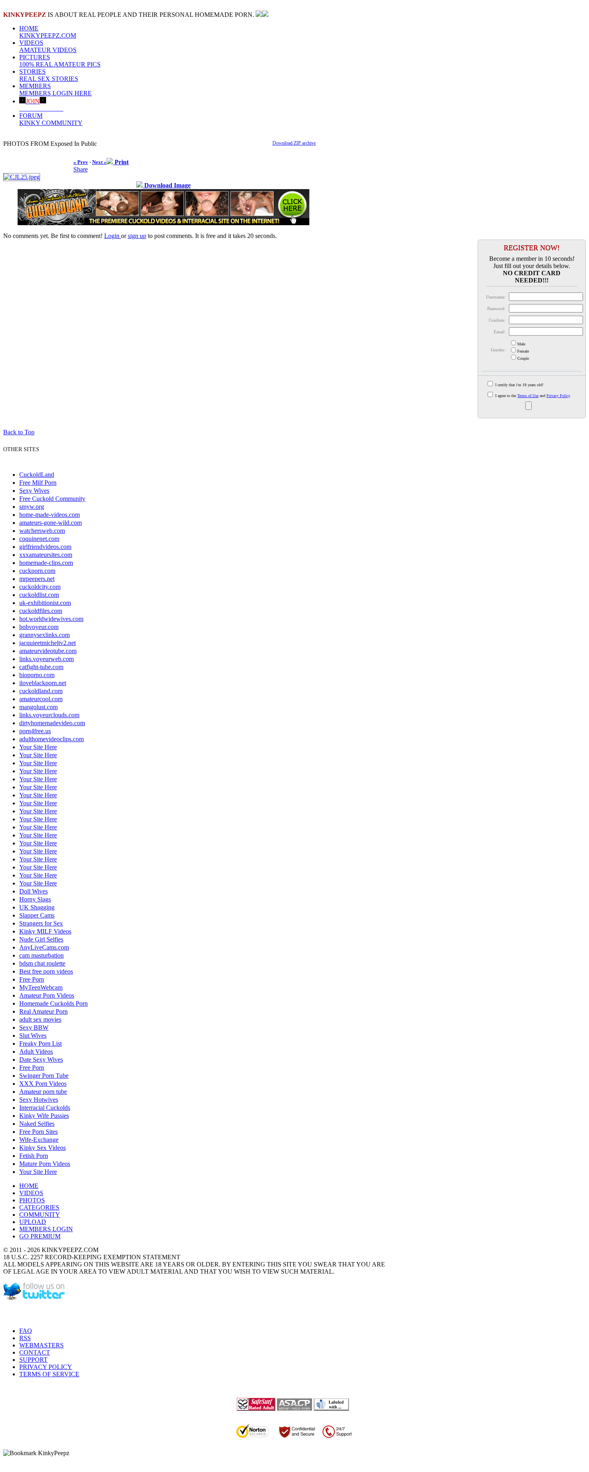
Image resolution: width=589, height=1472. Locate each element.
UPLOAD (32, 1221)
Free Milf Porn (37, 482)
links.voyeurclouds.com (49, 715)
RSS (25, 1338)
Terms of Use (528, 395)
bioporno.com (36, 674)
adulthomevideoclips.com (51, 739)
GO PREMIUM (40, 1236)
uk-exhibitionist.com (45, 602)
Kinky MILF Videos (45, 931)
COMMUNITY (39, 1214)
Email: (500, 331)
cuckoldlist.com (39, 594)
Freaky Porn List (40, 1043)
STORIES (48, 75)
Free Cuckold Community (52, 498)
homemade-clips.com (46, 562)
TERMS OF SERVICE (49, 1374)
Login (112, 235)
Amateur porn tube (43, 1091)
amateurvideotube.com (48, 650)
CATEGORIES (39, 1207)
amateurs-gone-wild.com (50, 522)
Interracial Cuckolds (44, 1107)
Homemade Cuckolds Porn (53, 1003)
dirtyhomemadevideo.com (52, 723)
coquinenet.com (39, 538)
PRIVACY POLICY (45, 1366)
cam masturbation (41, 955)
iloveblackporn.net (42, 683)
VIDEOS (48, 46)
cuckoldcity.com (40, 586)
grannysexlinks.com (44, 634)
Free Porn (31, 979)
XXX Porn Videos (43, 1083)
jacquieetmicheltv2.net (47, 642)
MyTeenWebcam (41, 987)
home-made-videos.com (49, 514)
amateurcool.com (41, 699)
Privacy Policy (558, 395)
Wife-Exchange (38, 1139)
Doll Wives (33, 891)
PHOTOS (32, 1200)
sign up (137, 235)
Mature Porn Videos (44, 1163)
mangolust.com (38, 707)
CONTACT (34, 1352)
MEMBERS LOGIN (46, 1229)
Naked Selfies (36, 1123)
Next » (99, 162)
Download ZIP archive (294, 143)
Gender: (498, 349)
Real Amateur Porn (43, 1011)
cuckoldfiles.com (40, 610)
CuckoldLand (36, 474)
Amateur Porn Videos (46, 995)
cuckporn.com (37, 570)
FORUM (51, 119)
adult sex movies (40, 1019)
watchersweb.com (42, 530)
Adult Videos (36, 1051)
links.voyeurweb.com (46, 658)
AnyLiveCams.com (44, 947)
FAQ (25, 1330)
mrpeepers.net (36, 578)
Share (80, 169)
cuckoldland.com (41, 691)
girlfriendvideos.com (45, 546)
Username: (496, 296)
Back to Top (18, 432)
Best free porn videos (46, 971)
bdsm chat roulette (42, 963)
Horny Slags (35, 899)
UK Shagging (36, 907)
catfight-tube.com (41, 666)
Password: (496, 308)
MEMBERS (55, 90)
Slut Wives (32, 1035)
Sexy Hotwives (38, 1099)
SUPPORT (33, 1359)
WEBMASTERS (41, 1345)
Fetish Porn (33, 1155)
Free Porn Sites (38, 1131)
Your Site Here (38, 747)
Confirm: (497, 320)
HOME (47, 32)
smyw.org (31, 506)
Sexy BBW (33, 1027)
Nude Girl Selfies (41, 939)
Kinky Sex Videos (42, 1147)
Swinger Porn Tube (44, 1075)
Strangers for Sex (41, 923)
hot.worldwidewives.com (51, 618)
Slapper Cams (36, 915)
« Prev (80, 162)
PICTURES (60, 61)
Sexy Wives (34, 490)
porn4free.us (35, 731)
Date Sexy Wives (41, 1059)
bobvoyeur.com (38, 626)
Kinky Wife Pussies (44, 1115)
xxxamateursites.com (45, 554)
